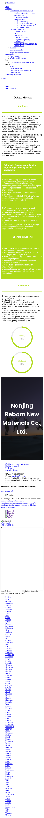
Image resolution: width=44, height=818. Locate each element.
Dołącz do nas (15, 72)
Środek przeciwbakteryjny (23, 23)
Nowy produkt (15, 56)
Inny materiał (19, 46)
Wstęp (12, 66)
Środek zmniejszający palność (25, 25)
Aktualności (9, 54)
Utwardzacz (18, 35)
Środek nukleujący (21, 21)
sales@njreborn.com (18, 476)
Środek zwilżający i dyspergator (25, 44)
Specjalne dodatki (16, 50)
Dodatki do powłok (17, 29)
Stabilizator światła (21, 17)
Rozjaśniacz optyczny (22, 40)
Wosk (16, 33)
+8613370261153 (7, 525)
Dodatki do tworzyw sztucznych (21, 11)
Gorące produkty (7, 501)
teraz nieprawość (7, 491)
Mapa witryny (19, 501)
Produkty (8, 9)
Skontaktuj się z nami (13, 75)
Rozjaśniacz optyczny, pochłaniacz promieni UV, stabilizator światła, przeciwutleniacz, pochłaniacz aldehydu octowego (18, 505)
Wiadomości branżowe (18, 58)
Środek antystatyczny (22, 27)
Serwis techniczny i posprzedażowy (22, 62)
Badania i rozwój (16, 68)
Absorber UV (19, 15)
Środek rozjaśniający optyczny (25, 13)
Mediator (13, 48)
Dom (7, 7)
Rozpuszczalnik (20, 31)
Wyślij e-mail (5, 523)
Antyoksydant (19, 19)
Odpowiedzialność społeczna (20, 70)
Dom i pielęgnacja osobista (19, 52)
